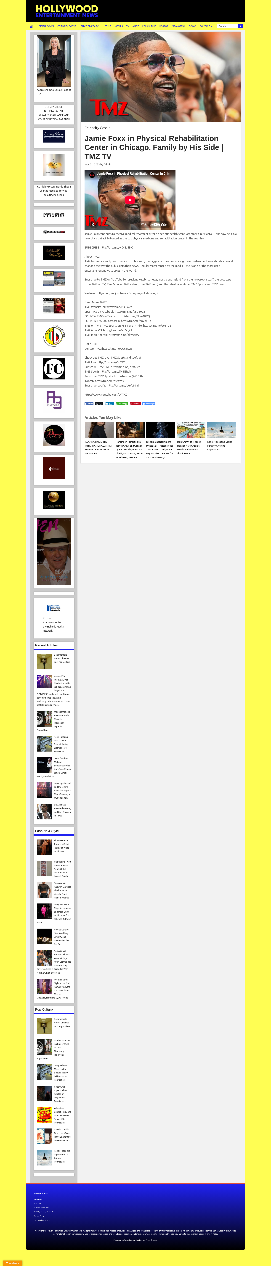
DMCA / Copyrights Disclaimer (45, 1212)
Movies (119, 26)
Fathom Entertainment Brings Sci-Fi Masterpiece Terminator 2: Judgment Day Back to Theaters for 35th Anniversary (159, 449)
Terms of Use (196, 1234)
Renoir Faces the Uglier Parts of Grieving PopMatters (219, 445)
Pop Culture (149, 26)
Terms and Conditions (42, 1220)
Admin (107, 164)
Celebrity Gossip (66, 26)
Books (192, 26)
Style (108, 26)
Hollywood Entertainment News (68, 1231)
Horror (163, 26)
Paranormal (179, 26)
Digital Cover (46, 26)
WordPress (129, 1240)
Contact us (38, 1199)
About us (37, 1203)
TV (127, 26)
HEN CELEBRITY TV (89, 26)
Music (136, 26)
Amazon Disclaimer (41, 1207)
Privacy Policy (39, 1216)
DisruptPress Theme (148, 1240)
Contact (205, 26)
